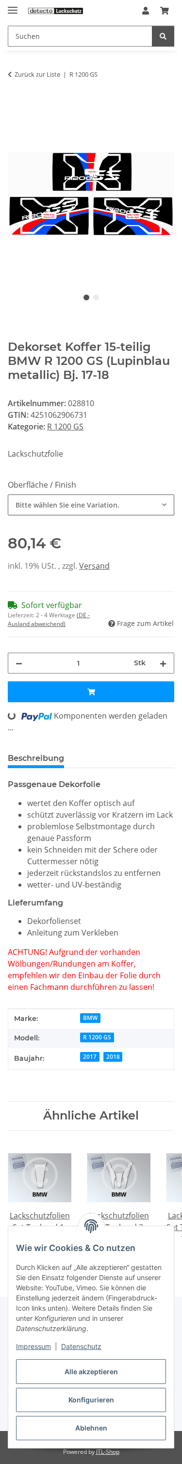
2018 (113, 1057)
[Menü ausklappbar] (12, 6)
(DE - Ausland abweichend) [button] (49, 619)
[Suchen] (163, 36)
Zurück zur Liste (37, 74)
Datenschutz (81, 1346)
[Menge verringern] (19, 663)
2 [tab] (96, 297)
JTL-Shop (107, 1452)
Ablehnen (91, 1428)
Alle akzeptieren (91, 1371)
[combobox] (91, 504)
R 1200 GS (65, 426)
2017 (90, 1057)
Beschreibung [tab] (36, 758)
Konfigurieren (91, 1400)
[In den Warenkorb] (15, 105)
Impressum (33, 1346)
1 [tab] (86, 297)
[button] (145, 10)
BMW (90, 1018)
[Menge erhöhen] (163, 663)
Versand (94, 565)
